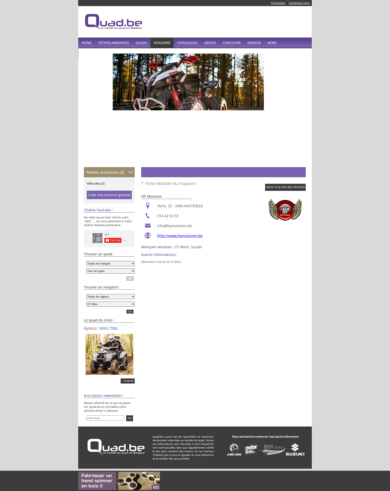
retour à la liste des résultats (285, 187)
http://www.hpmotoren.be (180, 235)
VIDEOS (210, 43)
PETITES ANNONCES (113, 43)
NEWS (272, 43)
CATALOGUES (187, 43)
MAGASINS (162, 43)
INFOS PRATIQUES (95, 53)
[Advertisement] (232, 21)
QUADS (141, 43)
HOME (87, 43)
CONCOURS (232, 43)
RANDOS (254, 43)
